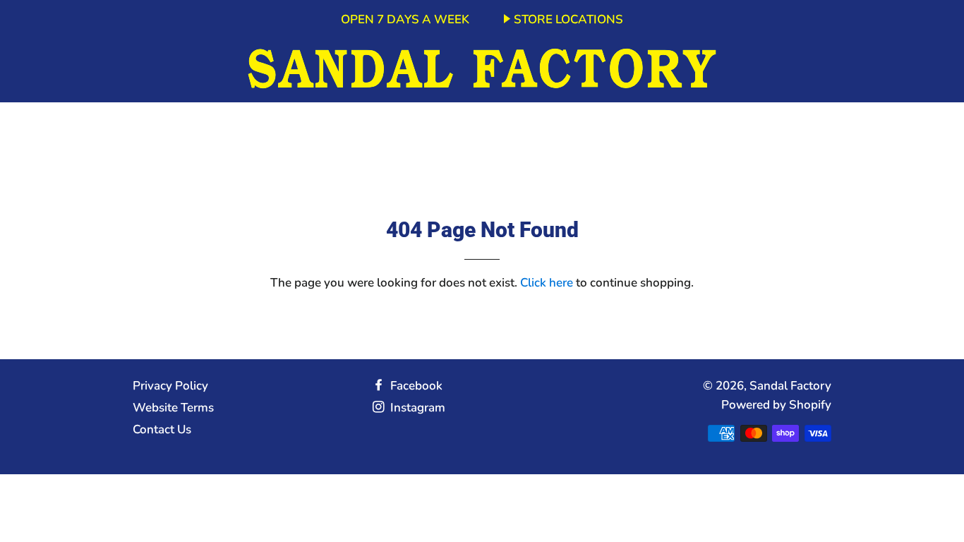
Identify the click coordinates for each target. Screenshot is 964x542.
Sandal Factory (790, 386)
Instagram (416, 407)
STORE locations (568, 19)
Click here (546, 283)
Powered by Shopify (776, 405)
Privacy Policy (170, 386)
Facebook (414, 386)
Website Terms (173, 407)
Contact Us (162, 429)
